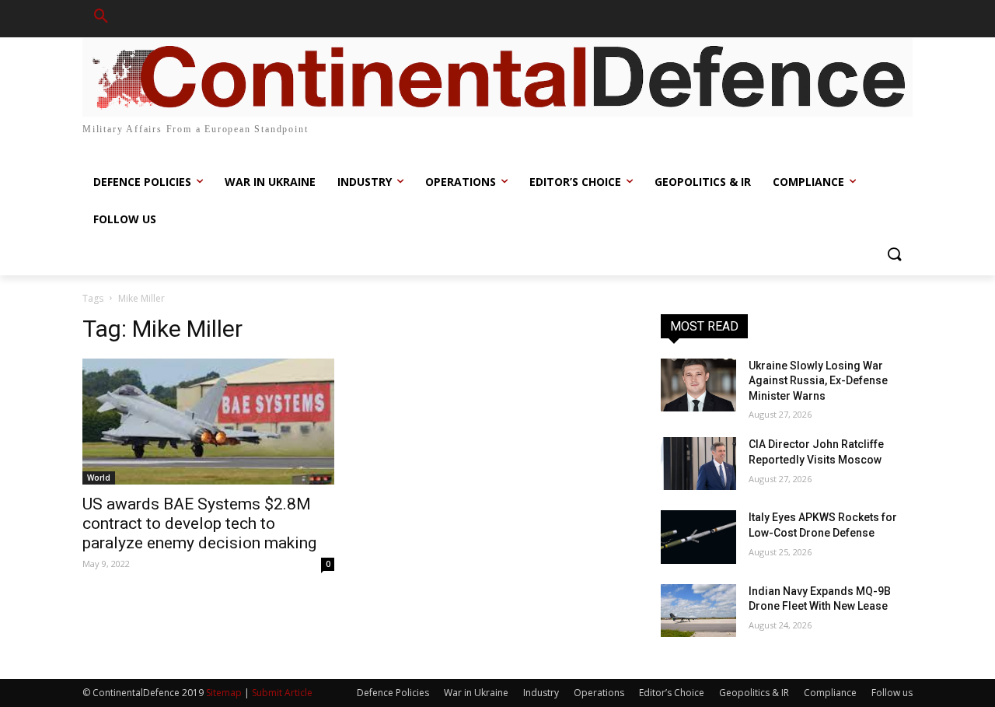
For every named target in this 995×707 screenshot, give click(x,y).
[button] (101, 18)
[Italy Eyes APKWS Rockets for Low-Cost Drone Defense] (698, 536)
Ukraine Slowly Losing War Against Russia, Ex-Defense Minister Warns (818, 380)
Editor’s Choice (671, 692)
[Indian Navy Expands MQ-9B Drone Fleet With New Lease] (698, 610)
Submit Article (282, 692)
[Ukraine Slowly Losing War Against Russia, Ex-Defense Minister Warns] (698, 385)
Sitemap (224, 692)
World (98, 477)
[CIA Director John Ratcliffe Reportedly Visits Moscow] (698, 463)
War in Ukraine (476, 692)
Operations (599, 692)
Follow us (892, 692)
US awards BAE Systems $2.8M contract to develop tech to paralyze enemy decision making (199, 523)
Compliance (830, 692)
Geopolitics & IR (754, 692)
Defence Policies (393, 692)
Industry (541, 692)
